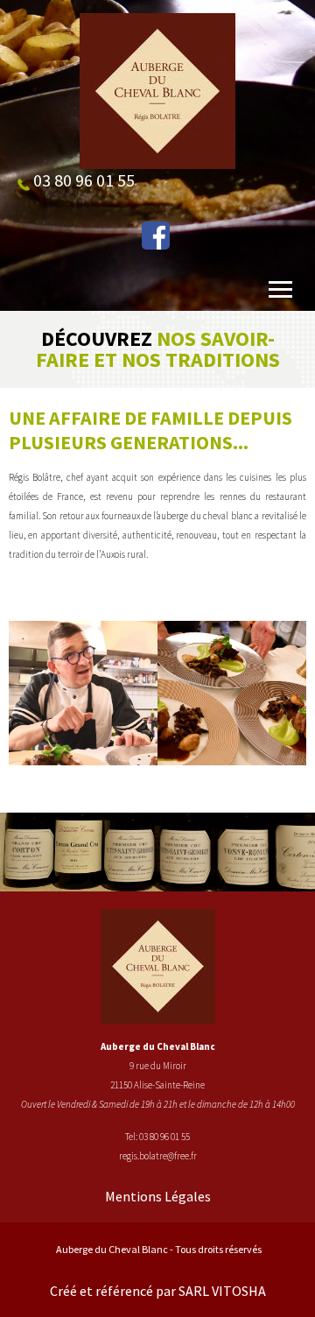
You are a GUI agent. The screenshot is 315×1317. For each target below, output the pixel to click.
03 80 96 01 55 (164, 1136)
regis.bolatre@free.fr (158, 1156)
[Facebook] (156, 236)
